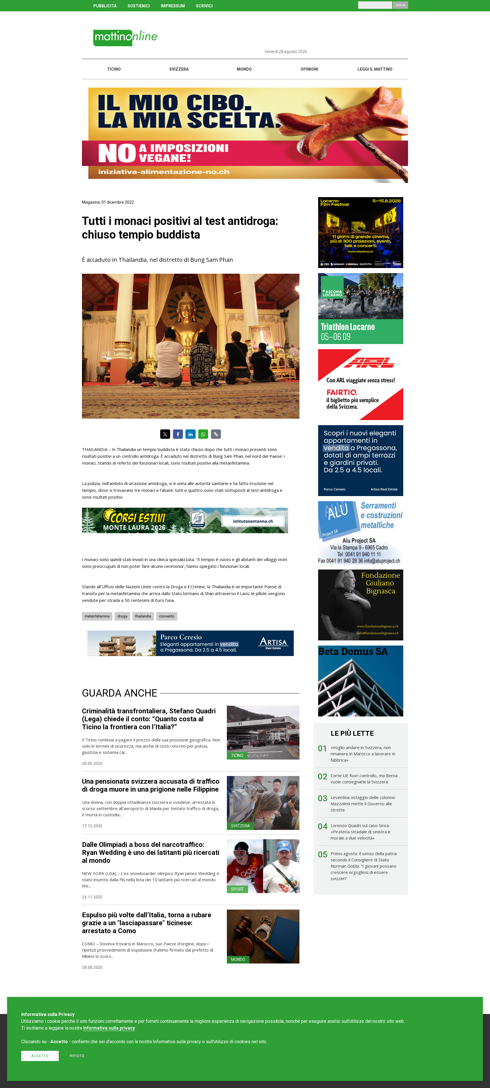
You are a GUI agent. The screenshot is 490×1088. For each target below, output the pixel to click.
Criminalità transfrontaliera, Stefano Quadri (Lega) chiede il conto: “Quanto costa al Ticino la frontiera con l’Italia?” (149, 719)
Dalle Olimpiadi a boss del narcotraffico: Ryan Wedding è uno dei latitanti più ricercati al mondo (150, 853)
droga (122, 616)
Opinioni (309, 69)
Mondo (244, 69)
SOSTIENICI (139, 6)
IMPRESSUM (173, 6)
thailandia (143, 616)
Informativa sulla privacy (109, 1028)
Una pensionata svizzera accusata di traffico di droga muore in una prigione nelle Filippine (150, 785)
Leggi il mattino (375, 69)
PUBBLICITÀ (105, 6)
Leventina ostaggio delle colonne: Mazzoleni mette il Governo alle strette (363, 803)
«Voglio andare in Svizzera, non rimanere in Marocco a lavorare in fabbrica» (363, 754)
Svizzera (179, 69)
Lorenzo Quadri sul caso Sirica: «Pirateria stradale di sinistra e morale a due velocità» (360, 832)
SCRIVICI (204, 6)
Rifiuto (77, 1056)
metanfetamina (97, 616)
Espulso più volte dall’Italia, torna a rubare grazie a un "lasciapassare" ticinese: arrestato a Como (146, 923)
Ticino (114, 69)
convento (166, 616)
